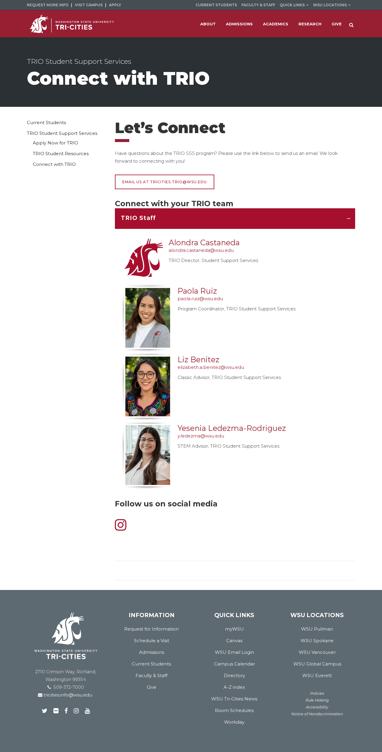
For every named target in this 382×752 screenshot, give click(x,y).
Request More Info (48, 5)
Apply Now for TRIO (55, 143)
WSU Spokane (317, 640)
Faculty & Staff (258, 5)
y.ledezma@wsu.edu (201, 436)
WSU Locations (330, 5)
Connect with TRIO (54, 164)
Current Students (216, 5)
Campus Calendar (234, 664)
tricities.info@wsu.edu (67, 695)
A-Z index (234, 687)
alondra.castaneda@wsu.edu (201, 250)
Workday (234, 722)
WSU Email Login (234, 652)
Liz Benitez (198, 359)
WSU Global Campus (317, 664)
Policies (317, 693)
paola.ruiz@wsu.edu (200, 298)
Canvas (234, 640)
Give (151, 687)
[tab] (235, 218)
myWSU (234, 629)
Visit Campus (89, 5)
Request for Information (151, 629)
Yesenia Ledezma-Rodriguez (232, 428)
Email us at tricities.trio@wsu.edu (164, 182)
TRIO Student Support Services (62, 133)
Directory (234, 675)
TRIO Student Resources (61, 153)
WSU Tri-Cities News (234, 699)
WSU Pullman (317, 629)
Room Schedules (234, 710)
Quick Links (292, 5)
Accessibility (317, 707)
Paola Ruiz (197, 290)
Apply (115, 5)
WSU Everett (317, 675)
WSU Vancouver (317, 652)
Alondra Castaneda (204, 242)
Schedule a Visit (151, 640)
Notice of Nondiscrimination (317, 714)
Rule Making (317, 700)
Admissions (151, 652)
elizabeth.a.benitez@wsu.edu (211, 367)
